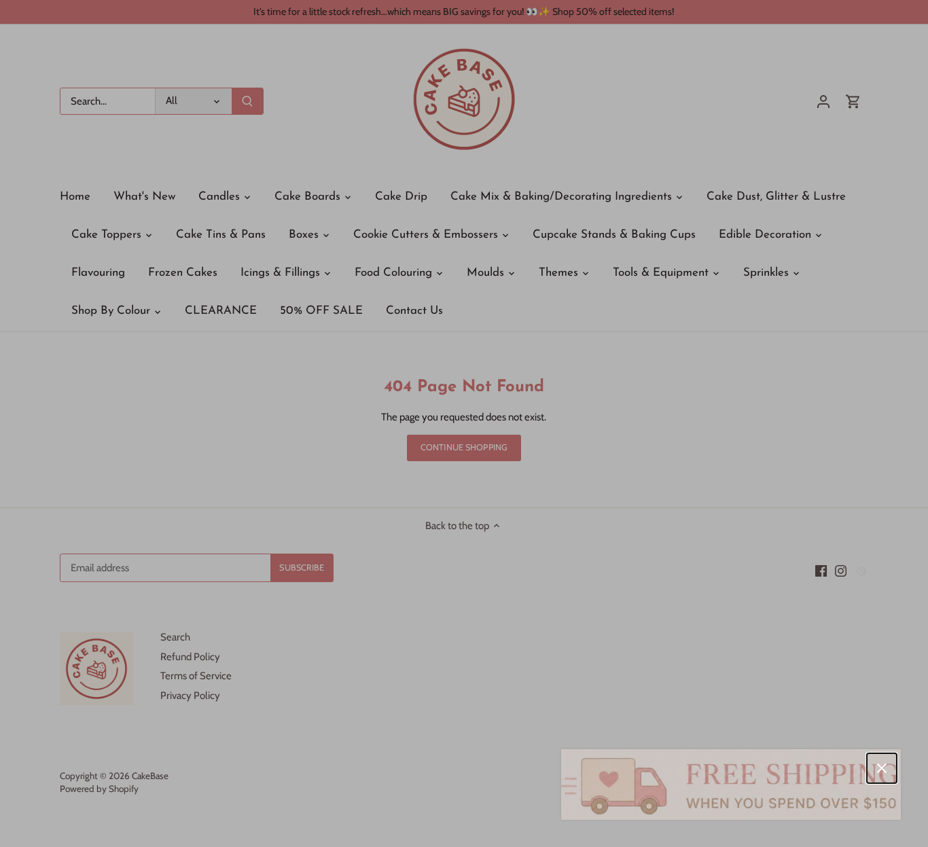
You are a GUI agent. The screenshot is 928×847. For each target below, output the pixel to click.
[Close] (882, 768)
